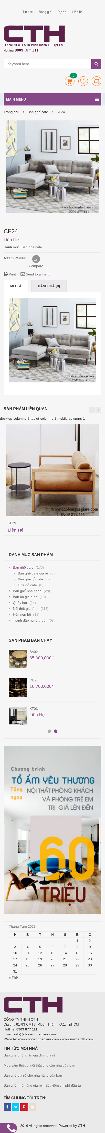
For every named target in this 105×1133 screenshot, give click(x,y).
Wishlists (83, 81)
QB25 (34, 680)
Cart (69, 81)
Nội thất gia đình (25, 609)
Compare (96, 81)
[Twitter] (15, 1107)
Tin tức (27, 12)
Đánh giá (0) (49, 286)
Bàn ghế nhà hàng (27, 591)
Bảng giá (45, 12)
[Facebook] (7, 1107)
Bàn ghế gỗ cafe (30, 579)
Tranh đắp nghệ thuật (29, 620)
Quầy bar (20, 603)
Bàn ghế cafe (38, 112)
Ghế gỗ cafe (27, 585)
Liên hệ (77, 12)
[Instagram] (32, 1107)
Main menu (16, 99)
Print (12, 274)
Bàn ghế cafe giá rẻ (33, 573)
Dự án (61, 12)
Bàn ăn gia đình (25, 597)
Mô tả (15, 286)
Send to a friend (38, 274)
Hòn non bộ (22, 614)
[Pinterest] (24, 1107)
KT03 (34, 709)
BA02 (34, 652)
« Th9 (13, 977)
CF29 (12, 523)
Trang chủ (11, 112)
